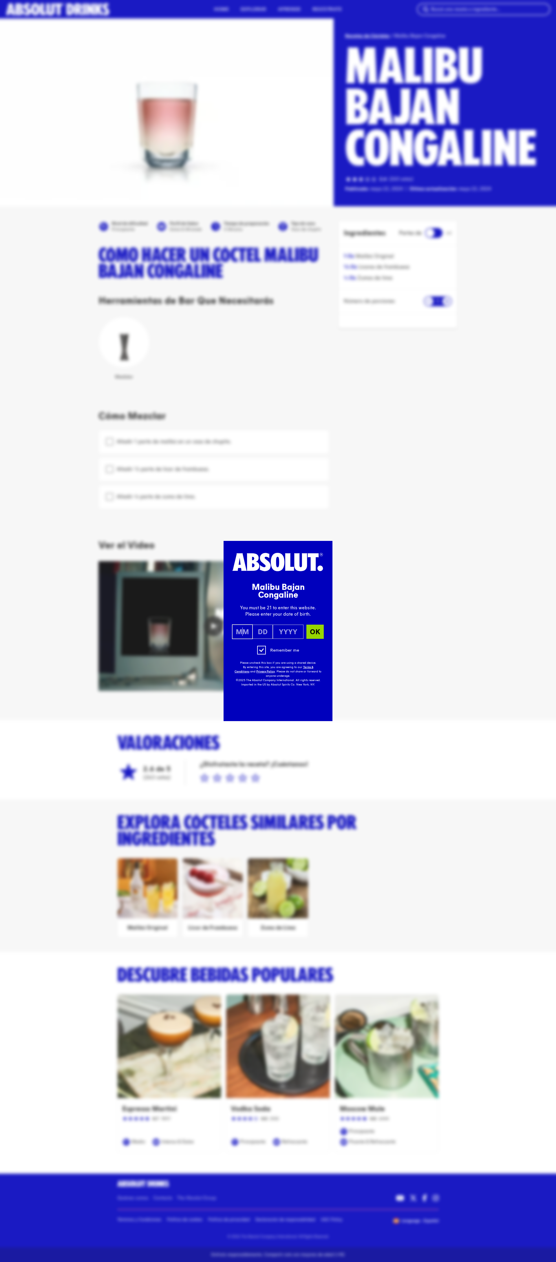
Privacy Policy (265, 671)
